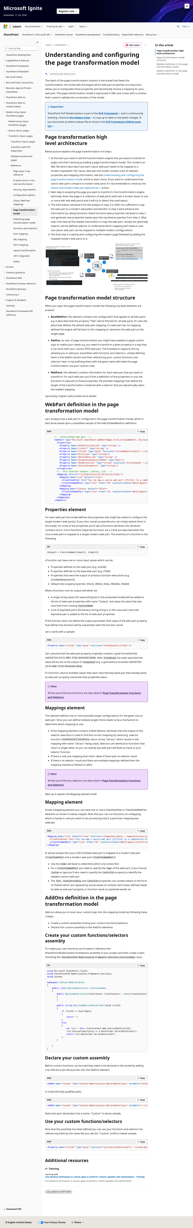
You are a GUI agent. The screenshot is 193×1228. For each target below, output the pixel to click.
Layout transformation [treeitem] (24, 250)
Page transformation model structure (170, 59)
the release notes (80, 117)
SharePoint (60, 44)
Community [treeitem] (12, 294)
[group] (96, 469)
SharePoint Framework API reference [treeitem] (19, 313)
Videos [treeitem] (16, 261)
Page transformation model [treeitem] (24, 211)
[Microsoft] (6, 26)
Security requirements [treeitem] (24, 189)
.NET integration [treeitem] (21, 255)
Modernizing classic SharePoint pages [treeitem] (18, 123)
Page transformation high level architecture (170, 52)
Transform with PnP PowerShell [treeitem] (21, 149)
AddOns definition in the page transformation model (172, 72)
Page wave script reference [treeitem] (21, 173)
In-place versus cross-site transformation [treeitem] (24, 182)
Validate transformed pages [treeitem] (21, 158)
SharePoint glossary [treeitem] (16, 289)
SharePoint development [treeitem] (18, 54)
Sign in (185, 26)
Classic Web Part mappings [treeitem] (21, 202)
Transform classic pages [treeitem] (23, 141)
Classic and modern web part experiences (74, 187)
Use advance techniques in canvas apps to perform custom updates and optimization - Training (95, 1176)
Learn (48, 44)
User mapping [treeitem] (20, 233)
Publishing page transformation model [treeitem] (24, 221)
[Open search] (178, 26)
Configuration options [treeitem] (24, 195)
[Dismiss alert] (187, 6)
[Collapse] (37, 42)
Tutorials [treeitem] (10, 305)
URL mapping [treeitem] (20, 239)
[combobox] (21, 48)
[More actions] (145, 45)
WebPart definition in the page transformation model (172, 65)
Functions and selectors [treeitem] (25, 228)
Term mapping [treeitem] (20, 244)
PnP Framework (108, 113)
